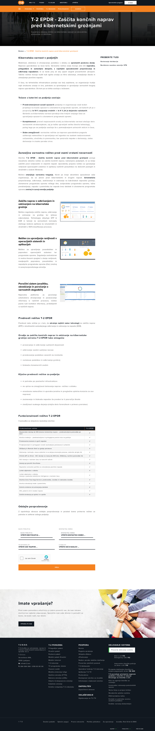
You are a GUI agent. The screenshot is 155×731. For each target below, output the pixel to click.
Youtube (26, 670)
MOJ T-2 (32, 2)
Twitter (22, 670)
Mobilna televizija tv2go (58, 672)
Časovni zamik (54, 669)
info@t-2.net (25, 663)
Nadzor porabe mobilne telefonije (92, 660)
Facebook (18, 670)
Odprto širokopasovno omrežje (61, 681)
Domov (21, 51)
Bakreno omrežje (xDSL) (58, 678)
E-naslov (62, 545)
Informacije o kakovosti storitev (91, 681)
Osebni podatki (49, 722)
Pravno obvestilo (77, 722)
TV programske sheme (57, 666)
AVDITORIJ (63, 2)
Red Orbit (127, 722)
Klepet (112, 729)
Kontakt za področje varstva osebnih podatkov (119, 700)
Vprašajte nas (26, 624)
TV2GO (41, 2)
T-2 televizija (53, 663)
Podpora (39, 9)
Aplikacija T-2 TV (85, 672)
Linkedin (30, 670)
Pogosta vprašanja (86, 651)
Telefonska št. (24, 545)
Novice (81, 648)
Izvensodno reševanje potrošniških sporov (122, 686)
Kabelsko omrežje (55, 684)
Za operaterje (108, 722)
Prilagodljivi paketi (56, 648)
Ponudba (28, 9)
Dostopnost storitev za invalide (91, 678)
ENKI (135, 722)
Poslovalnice (63, 9)
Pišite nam (139, 729)
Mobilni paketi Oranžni (57, 657)
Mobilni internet (55, 660)
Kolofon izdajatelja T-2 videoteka (61, 687)
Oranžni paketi (54, 651)
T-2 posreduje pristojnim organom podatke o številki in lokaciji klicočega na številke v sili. (122, 676)
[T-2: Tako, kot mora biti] (21, 3)
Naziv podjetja (24, 529)
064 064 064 (25, 666)
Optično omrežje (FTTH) (58, 675)
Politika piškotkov (93, 722)
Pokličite (125, 729)
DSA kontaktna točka (117, 696)
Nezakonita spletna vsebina (119, 693)
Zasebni (78, 9)
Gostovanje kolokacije (109, 61)
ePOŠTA (75, 2)
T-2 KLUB (51, 2)
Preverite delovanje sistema (122, 650)
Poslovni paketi (54, 654)
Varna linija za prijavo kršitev (120, 690)
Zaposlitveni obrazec (87, 689)
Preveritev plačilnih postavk (89, 663)
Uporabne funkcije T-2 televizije (91, 669)
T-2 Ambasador (84, 666)
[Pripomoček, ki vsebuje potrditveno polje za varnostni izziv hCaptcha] (34, 558)
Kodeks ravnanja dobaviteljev (120, 704)
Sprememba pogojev (116, 2)
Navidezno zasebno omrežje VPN (113, 65)
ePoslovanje (83, 657)
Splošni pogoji (63, 722)
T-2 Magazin (50, 9)
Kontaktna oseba (66, 529)
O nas (130, 3)
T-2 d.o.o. (23, 645)
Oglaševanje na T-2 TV (87, 698)
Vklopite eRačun (85, 654)
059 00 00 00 (37, 666)
